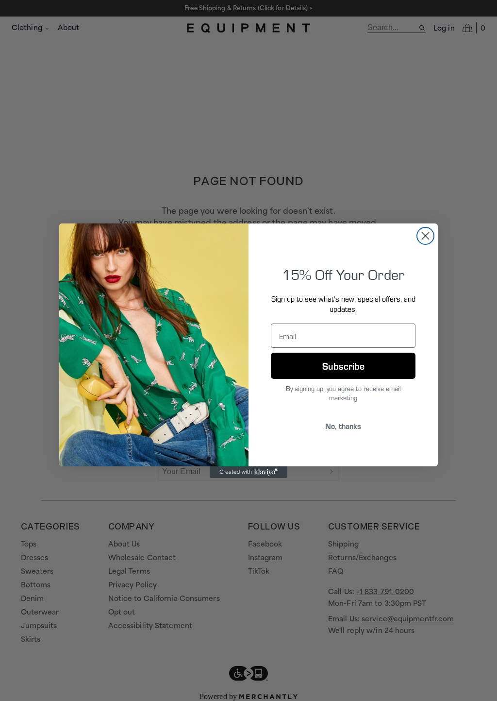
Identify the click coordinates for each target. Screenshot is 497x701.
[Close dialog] (425, 235)
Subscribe (343, 365)
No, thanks (343, 426)
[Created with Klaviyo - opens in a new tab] (248, 472)
